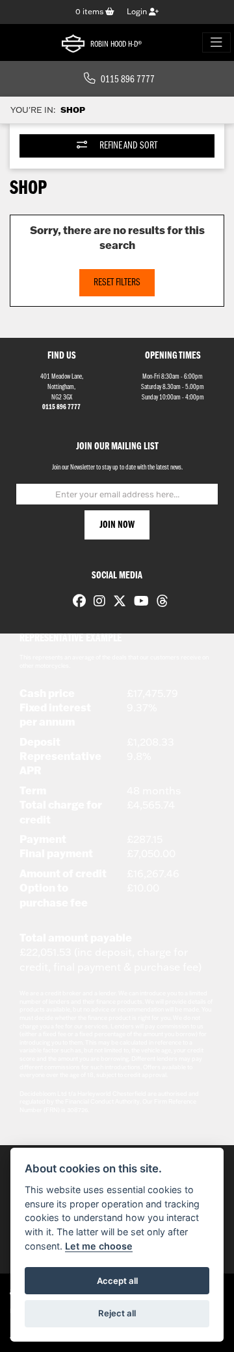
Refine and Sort (127, 146)
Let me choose (99, 1245)
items (90, 11)
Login (138, 11)
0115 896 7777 (128, 80)
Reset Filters (117, 283)
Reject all (117, 1313)
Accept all (117, 1280)
